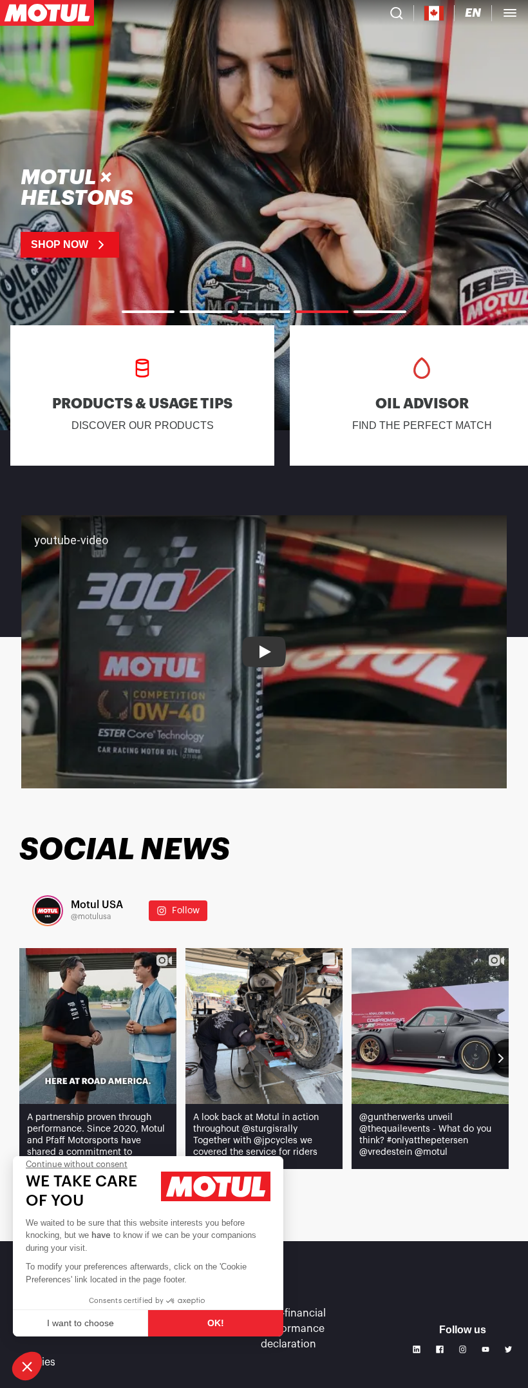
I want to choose (80, 1323)
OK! (215, 1323)
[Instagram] (463, 1349)
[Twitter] (509, 1349)
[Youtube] (485, 1349)
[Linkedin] (416, 1349)
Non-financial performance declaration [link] (293, 1328)
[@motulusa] (48, 911)
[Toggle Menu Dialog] (510, 13)
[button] (27, 1366)
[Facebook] (440, 1349)
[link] (264, 212)
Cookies (35, 1362)
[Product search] (396, 12)
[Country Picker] (434, 13)
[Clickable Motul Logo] (47, 13)
